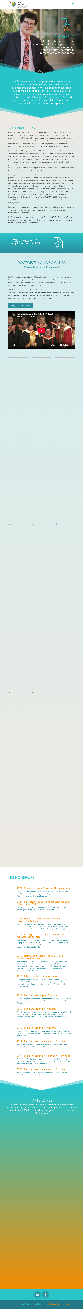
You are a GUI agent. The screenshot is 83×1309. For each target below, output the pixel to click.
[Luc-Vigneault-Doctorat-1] (18, 357)
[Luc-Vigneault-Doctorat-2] (41, 525)
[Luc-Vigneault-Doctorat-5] (41, 357)
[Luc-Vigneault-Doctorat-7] (41, 693)
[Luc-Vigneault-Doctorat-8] (18, 525)
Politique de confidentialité (59, 1304)
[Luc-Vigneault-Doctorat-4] (65, 357)
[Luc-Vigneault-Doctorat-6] (18, 693)
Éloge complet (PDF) (20, 306)
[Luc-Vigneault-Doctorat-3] (65, 525)
